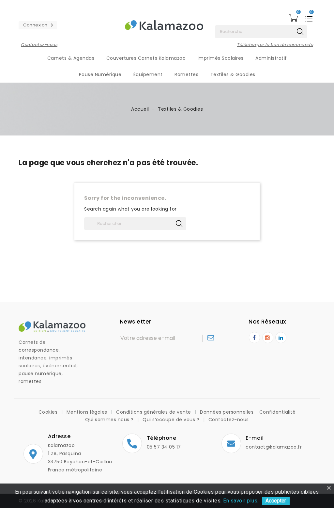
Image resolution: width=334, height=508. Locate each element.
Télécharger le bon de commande (275, 44)
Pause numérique (100, 74)
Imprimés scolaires (221, 58)
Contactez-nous (39, 44)
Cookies (48, 412)
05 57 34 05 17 (164, 447)
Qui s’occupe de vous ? (172, 419)
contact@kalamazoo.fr (274, 447)
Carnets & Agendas (71, 58)
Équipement (148, 74)
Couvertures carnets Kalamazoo (146, 58)
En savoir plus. (241, 501)
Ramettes (186, 74)
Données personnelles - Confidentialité (248, 412)
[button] (38, 25)
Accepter (276, 501)
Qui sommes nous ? (110, 419)
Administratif (271, 58)
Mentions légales (88, 412)
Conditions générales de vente (154, 412)
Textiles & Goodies (232, 74)
